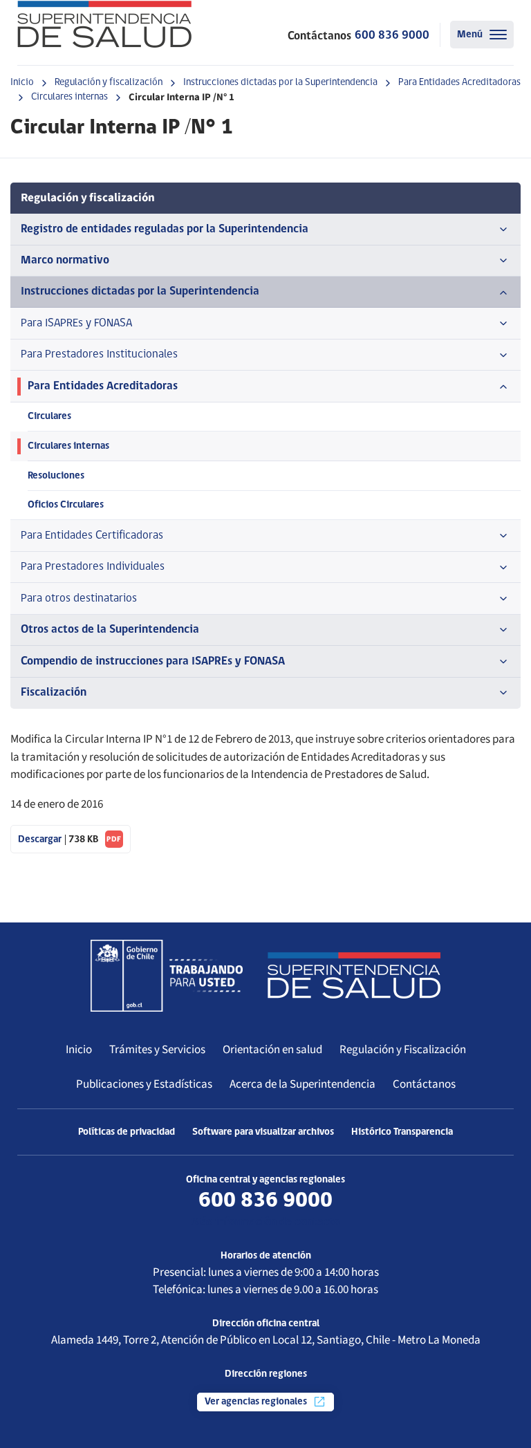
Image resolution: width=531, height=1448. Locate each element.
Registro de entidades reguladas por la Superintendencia (164, 229)
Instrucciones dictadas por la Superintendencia (280, 82)
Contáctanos (424, 1084)
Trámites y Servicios (157, 1049)
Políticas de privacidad (126, 1132)
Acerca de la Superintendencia (302, 1084)
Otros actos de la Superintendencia (110, 629)
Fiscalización (53, 692)
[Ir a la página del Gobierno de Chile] (167, 976)
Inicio (22, 82)
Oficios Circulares (66, 505)
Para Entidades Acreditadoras (459, 82)
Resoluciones (56, 476)
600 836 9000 (392, 35)
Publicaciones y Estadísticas (144, 1084)
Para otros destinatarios (79, 598)
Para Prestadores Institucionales (99, 354)
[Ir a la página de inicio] (104, 24)
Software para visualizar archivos (263, 1132)
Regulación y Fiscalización (402, 1049)
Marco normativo (65, 260)
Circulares (49, 416)
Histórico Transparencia (402, 1132)
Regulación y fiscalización (108, 82)
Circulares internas (69, 97)
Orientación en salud (272, 1049)
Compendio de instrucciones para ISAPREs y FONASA (153, 661)
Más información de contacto (265, 1222)
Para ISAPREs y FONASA (76, 323)
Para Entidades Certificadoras (92, 535)
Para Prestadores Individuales (93, 567)
